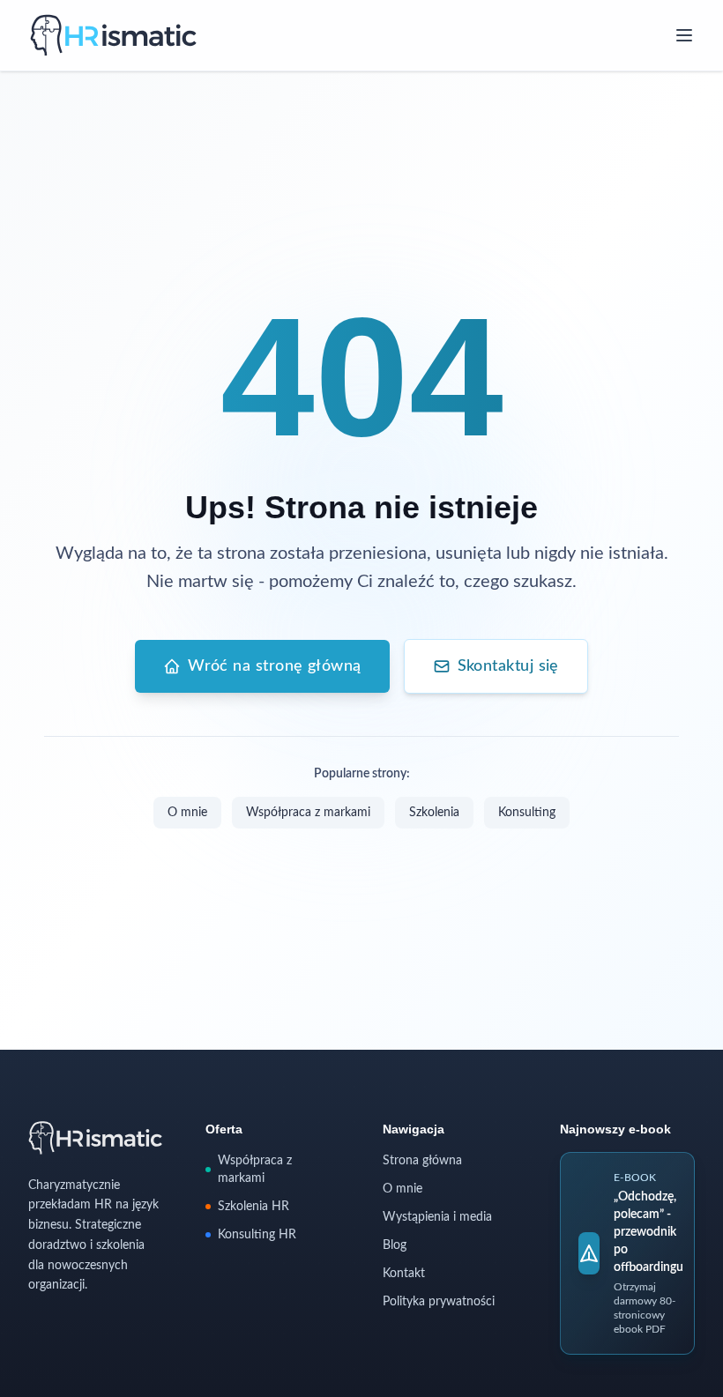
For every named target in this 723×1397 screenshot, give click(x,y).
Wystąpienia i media (437, 1217)
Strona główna (422, 1161)
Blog (394, 1245)
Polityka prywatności (439, 1302)
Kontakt (404, 1273)
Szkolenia (434, 812)
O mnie (187, 812)
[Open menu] (684, 35)
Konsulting (526, 812)
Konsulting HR (257, 1235)
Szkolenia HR (253, 1206)
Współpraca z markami (308, 812)
